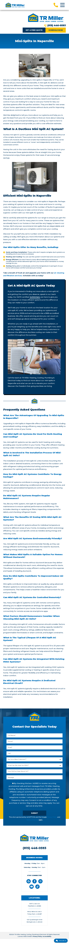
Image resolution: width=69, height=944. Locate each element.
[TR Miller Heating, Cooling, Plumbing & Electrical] (15, 5)
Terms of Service (32, 820)
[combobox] (34, 759)
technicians (35, 297)
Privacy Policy (52, 817)
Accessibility (47, 936)
